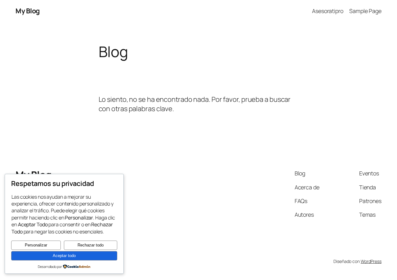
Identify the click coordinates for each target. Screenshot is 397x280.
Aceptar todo (64, 255)
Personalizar (36, 245)
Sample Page (365, 11)
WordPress (371, 261)
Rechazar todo (91, 245)
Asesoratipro (327, 11)
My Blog (28, 11)
